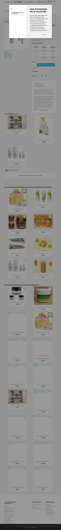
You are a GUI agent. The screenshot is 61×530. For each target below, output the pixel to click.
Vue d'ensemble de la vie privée (17, 13)
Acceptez (44, 34)
